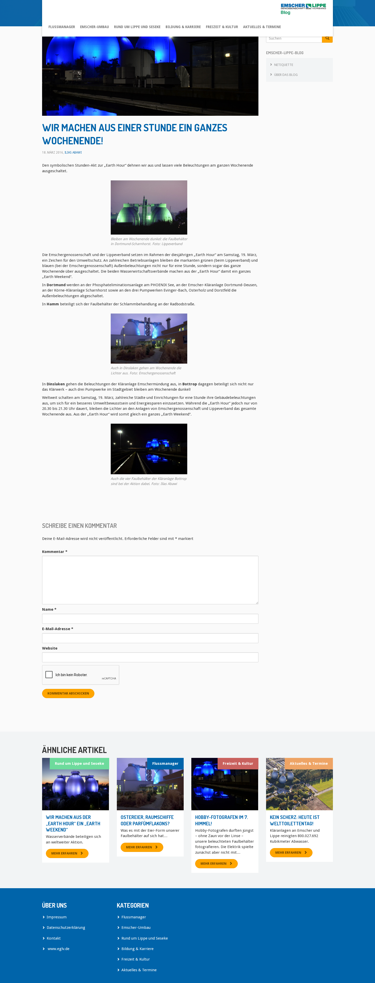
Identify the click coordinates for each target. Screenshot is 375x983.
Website (49, 648)
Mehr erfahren (64, 853)
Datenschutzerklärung (66, 927)
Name (49, 609)
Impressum (57, 917)
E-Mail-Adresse (57, 629)
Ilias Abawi (73, 152)
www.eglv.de (58, 948)
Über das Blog (286, 75)
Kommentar (54, 551)
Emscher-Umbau (94, 27)
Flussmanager (61, 27)
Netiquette (283, 65)
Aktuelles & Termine (262, 27)
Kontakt (54, 938)
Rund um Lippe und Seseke (137, 27)
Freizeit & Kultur (222, 27)
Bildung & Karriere (183, 27)
